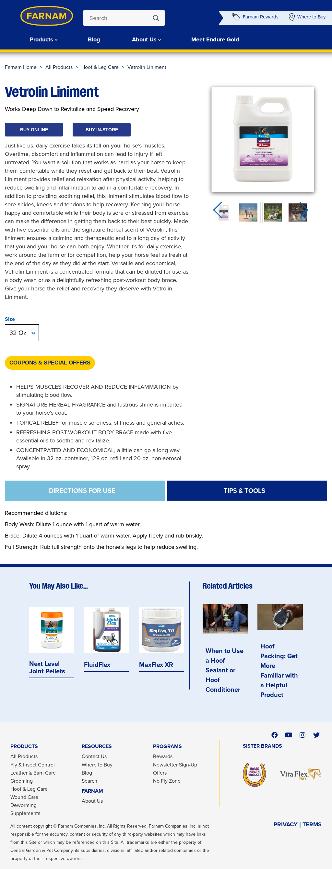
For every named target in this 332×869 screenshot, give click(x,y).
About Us (92, 800)
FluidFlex (97, 664)
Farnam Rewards (261, 16)
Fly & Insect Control (32, 764)
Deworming (23, 805)
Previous (219, 212)
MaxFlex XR (156, 664)
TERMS (312, 824)
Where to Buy (311, 16)
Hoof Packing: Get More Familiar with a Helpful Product (279, 670)
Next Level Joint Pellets (47, 667)
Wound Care (24, 796)
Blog (94, 39)
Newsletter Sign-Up (175, 764)
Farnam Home (21, 67)
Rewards (162, 756)
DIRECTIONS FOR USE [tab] (82, 490)
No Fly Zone (167, 780)
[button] (34, 129)
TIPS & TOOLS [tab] (244, 490)
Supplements (25, 813)
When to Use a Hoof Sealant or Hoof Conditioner (224, 670)
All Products (59, 67)
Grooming (21, 780)
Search (89, 780)
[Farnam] (34, 15)
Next (306, 212)
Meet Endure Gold (215, 39)
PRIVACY (286, 824)
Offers (160, 772)
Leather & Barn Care (33, 772)
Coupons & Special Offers (49, 363)
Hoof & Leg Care (100, 67)
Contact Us (94, 756)
